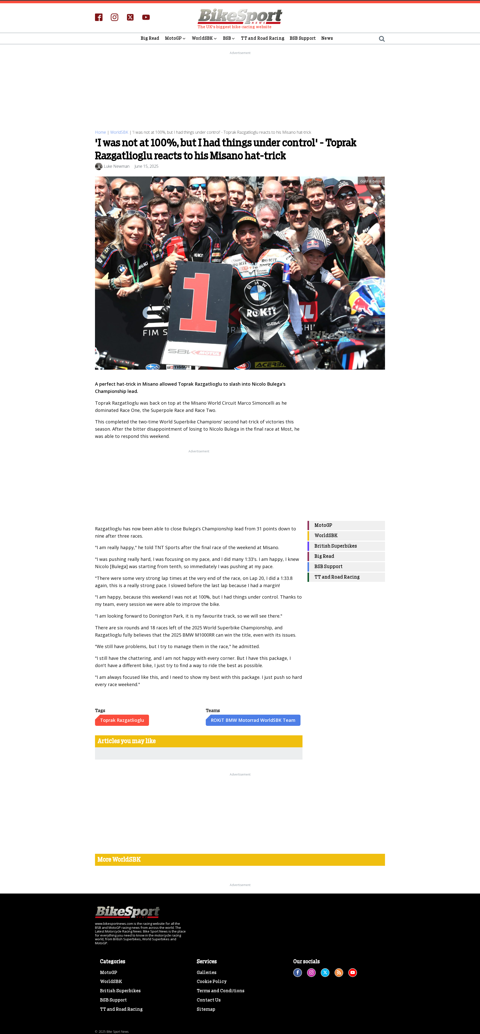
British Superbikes (335, 546)
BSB (227, 38)
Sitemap (206, 1009)
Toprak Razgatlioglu (122, 720)
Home (100, 132)
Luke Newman (117, 166)
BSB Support (303, 38)
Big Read (150, 38)
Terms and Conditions (220, 991)
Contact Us (209, 1000)
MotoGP (173, 38)
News (327, 38)
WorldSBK (202, 38)
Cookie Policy (212, 982)
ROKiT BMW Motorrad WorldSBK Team (253, 720)
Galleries (206, 973)
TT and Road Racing (262, 38)
